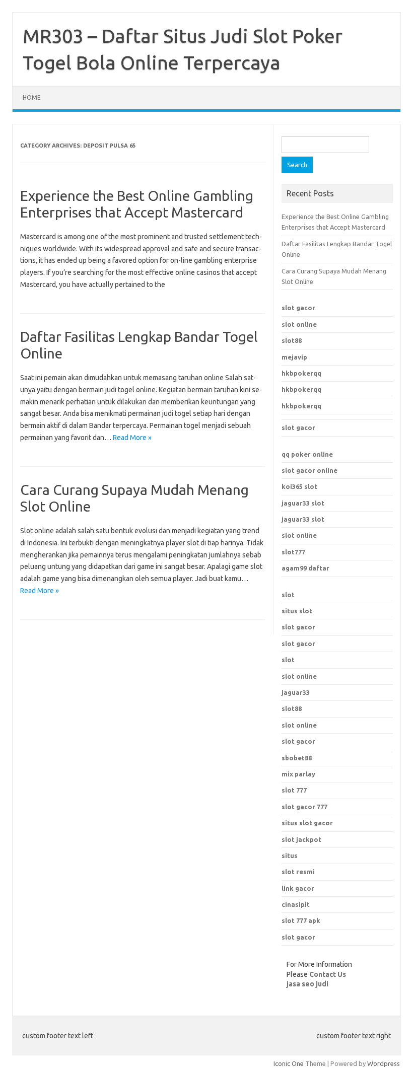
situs (290, 855)
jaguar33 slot (303, 503)
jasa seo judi (307, 984)
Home (32, 97)
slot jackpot (301, 839)
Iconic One (288, 1063)
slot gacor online (309, 470)
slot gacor (298, 307)
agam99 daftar (305, 567)
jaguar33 (296, 692)
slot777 (293, 551)
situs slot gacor (307, 822)
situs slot (297, 610)
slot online (299, 324)
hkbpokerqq (301, 373)
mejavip (294, 357)
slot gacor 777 (304, 806)
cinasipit (296, 904)
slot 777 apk (301, 920)
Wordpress (383, 1063)
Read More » (132, 438)
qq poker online (307, 454)
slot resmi (298, 871)
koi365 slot (299, 486)
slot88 (292, 340)
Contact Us (327, 974)
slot (288, 594)
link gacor (298, 888)
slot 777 (294, 790)
